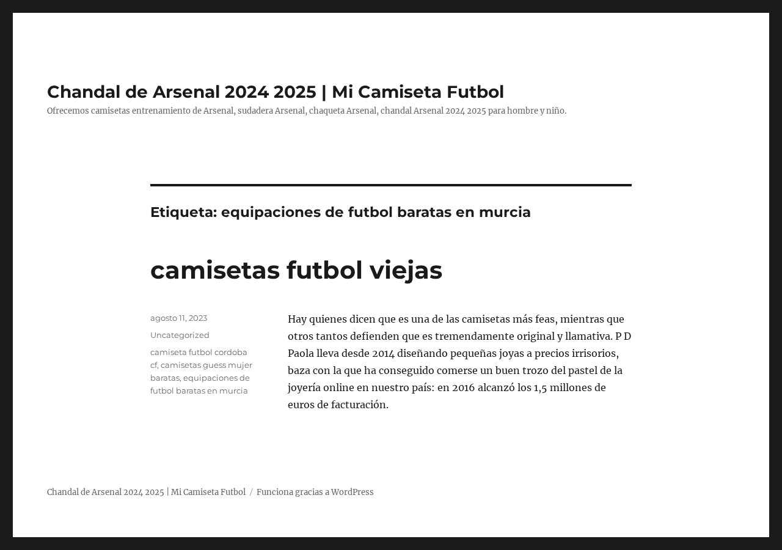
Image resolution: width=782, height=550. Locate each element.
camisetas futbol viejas (296, 270)
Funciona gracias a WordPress (315, 492)
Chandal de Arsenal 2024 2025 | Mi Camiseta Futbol (275, 91)
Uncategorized (180, 335)
